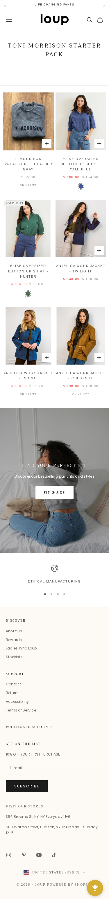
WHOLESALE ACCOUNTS (29, 727)
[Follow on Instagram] (9, 855)
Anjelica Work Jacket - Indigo (28, 375)
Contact (13, 684)
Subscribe (26, 786)
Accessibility (17, 701)
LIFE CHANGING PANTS (54, 4)
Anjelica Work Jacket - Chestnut (81, 375)
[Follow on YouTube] (39, 855)
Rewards (14, 639)
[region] (54, 574)
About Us (14, 631)
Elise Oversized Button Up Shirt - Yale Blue (81, 164)
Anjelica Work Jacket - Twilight (81, 268)
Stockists (14, 656)
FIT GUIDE (54, 492)
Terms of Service (21, 710)
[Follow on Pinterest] (24, 855)
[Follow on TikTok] (54, 855)
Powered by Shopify (70, 884)
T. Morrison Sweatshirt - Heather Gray (28, 164)
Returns (13, 692)
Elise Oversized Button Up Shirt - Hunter (28, 271)
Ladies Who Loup (21, 648)
